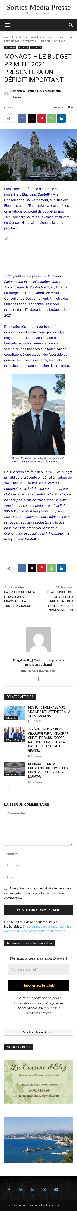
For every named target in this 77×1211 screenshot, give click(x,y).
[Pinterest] (41, 118)
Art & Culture (12, 739)
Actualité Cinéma (18, 1047)
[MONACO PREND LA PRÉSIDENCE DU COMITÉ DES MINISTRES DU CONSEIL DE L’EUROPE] (14, 769)
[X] (32, 118)
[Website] (38, 678)
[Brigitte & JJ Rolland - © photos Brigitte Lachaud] (7, 94)
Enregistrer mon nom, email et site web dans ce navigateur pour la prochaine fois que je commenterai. (37, 893)
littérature (22, 37)
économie (23, 47)
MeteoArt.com (45, 1032)
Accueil (8, 37)
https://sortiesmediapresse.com (38, 670)
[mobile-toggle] (7, 25)
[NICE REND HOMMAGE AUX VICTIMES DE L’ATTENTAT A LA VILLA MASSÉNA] (14, 713)
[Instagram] (21, 1190)
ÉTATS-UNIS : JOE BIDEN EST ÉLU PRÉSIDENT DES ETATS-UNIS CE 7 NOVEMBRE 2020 (60, 601)
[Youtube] (56, 1190)
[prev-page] (7, 789)
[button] (71, 25)
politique (36, 47)
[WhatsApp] (51, 118)
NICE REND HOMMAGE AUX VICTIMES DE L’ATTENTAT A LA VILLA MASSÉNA (49, 712)
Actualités (36, 37)
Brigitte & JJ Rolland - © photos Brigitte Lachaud (37, 94)
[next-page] (13, 789)
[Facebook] (22, 118)
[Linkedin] (61, 118)
